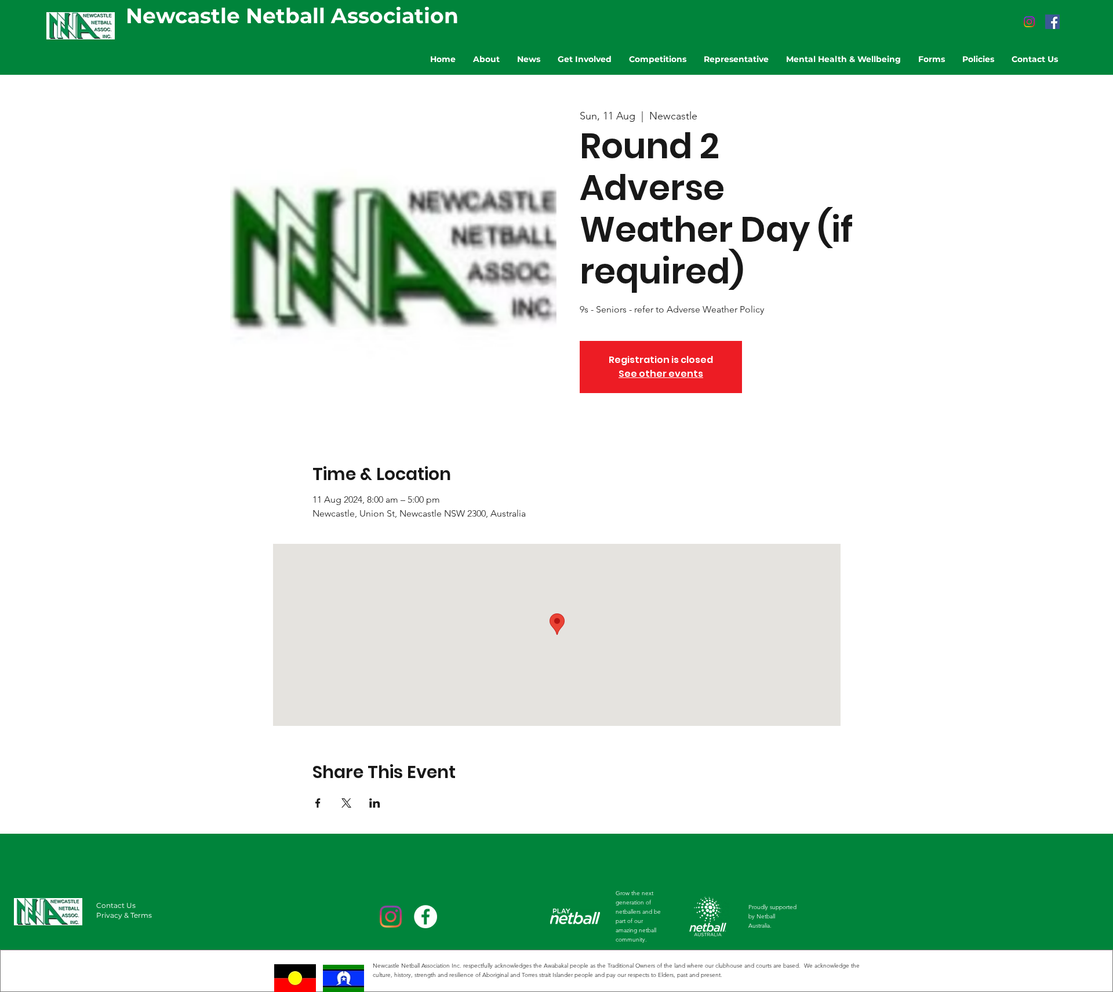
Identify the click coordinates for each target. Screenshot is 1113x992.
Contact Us (116, 905)
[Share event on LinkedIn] (374, 803)
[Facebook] (1052, 21)
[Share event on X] (346, 803)
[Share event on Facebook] (317, 803)
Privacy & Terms (124, 915)
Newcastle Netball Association (292, 15)
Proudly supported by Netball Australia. (772, 916)
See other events (661, 373)
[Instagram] (1029, 21)
